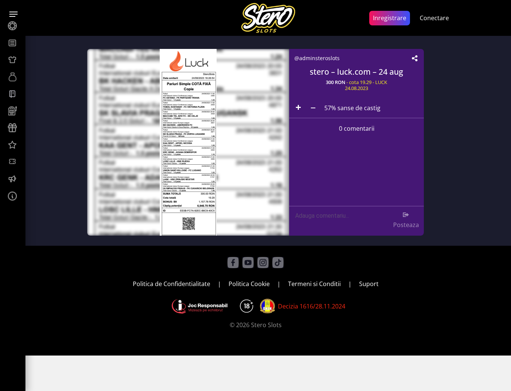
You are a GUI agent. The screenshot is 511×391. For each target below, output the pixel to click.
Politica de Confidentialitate (171, 284)
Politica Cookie (249, 284)
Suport (369, 284)
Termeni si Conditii (314, 284)
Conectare (434, 18)
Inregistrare (389, 18)
